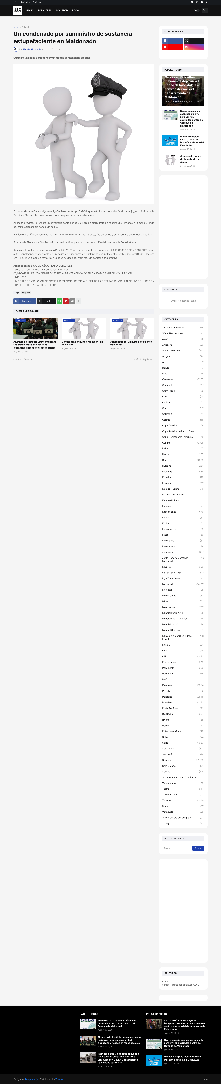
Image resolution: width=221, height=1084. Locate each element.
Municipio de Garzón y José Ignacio (183, 637)
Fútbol (183, 534)
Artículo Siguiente (143, 359)
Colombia (183, 413)
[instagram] (194, 47)
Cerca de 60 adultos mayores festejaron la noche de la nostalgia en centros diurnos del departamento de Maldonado (184, 1025)
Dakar (183, 448)
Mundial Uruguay (183, 630)
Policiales (25, 2)
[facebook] (192, 2)
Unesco (183, 806)
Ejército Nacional (183, 488)
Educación (183, 483)
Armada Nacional (183, 350)
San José (183, 754)
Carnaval (183, 385)
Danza (183, 454)
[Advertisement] (183, 227)
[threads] (207, 2)
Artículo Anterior (23, 359)
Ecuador (183, 477)
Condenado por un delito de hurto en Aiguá (190, 159)
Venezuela (183, 811)
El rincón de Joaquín (183, 494)
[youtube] (202, 2)
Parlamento (183, 668)
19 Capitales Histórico (183, 327)
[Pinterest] (66, 301)
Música (183, 644)
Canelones (183, 379)
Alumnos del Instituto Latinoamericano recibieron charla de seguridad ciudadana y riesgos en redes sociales (34, 344)
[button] (197, 10)
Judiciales (183, 552)
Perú (183, 679)
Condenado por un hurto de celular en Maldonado (131, 343)
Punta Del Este (183, 708)
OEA (183, 650)
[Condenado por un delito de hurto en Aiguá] (170, 160)
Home (204, 1079)
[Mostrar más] (78, 301)
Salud (183, 742)
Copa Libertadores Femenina (183, 436)
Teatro (183, 788)
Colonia (183, 419)
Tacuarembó (183, 783)
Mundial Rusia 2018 (183, 612)
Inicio (15, 2)
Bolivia (183, 367)
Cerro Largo (183, 390)
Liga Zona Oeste (183, 578)
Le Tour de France (183, 572)
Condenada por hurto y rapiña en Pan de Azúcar (82, 343)
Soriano (183, 771)
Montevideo (183, 607)
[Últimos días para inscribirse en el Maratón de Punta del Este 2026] (170, 140)
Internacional (183, 546)
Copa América (183, 425)
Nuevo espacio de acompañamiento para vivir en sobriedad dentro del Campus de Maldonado (191, 118)
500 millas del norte (183, 333)
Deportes (183, 460)
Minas (183, 601)
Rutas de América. (183, 731)
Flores (183, 517)
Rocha (183, 725)
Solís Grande (183, 765)
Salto (183, 737)
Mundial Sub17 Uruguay (183, 618)
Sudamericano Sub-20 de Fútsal (183, 777)
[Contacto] (194, 53)
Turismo (183, 800)
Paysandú (183, 673)
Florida (183, 523)
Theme (59, 1079)
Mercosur (183, 589)
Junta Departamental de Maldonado (183, 559)
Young (183, 823)
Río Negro (183, 713)
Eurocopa (183, 506)
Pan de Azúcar (183, 662)
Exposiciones (183, 511)
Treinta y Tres (183, 794)
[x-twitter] (197, 2)
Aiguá (183, 339)
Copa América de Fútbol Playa (183, 431)
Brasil (183, 373)
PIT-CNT (183, 690)
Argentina (183, 344)
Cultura (183, 442)
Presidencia (183, 702)
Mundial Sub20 (183, 624)
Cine (183, 408)
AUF (183, 362)
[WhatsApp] (59, 301)
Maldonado (183, 584)
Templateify (31, 1079)
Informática (183, 540)
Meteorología (183, 595)
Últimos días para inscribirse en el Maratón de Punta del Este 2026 (192, 141)
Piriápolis (183, 685)
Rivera (183, 719)
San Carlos (183, 748)
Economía (183, 471)
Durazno (183, 465)
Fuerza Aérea (183, 529)
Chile (183, 396)
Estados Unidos (183, 500)
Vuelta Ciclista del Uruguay (183, 817)
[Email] (72, 301)
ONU (183, 656)
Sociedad (37, 2)
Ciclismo (183, 402)
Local (76, 10)
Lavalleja (183, 566)
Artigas (183, 356)
